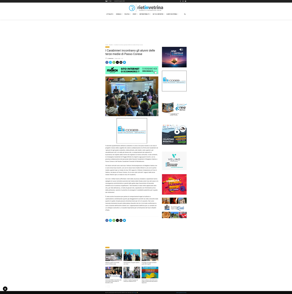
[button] (185, 14)
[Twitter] (110, 62)
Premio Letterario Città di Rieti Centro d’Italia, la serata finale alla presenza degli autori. (150, 281)
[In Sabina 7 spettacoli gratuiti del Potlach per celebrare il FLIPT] (132, 272)
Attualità (111, 44)
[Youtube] (185, 1)
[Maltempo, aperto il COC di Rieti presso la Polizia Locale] (113, 255)
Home (106, 44)
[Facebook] (180, 1)
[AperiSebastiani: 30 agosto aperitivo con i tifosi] (132, 255)
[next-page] (109, 286)
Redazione (111, 58)
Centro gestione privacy (181, 292)
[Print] (120, 62)
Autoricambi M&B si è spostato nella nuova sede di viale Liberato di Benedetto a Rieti (113, 281)
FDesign (135, 292)
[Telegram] (124, 62)
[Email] (117, 62)
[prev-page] (106, 286)
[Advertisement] (146, 31)
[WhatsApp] (113, 62)
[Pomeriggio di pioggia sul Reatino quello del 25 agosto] (150, 255)
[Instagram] (183, 1)
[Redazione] (106, 58)
